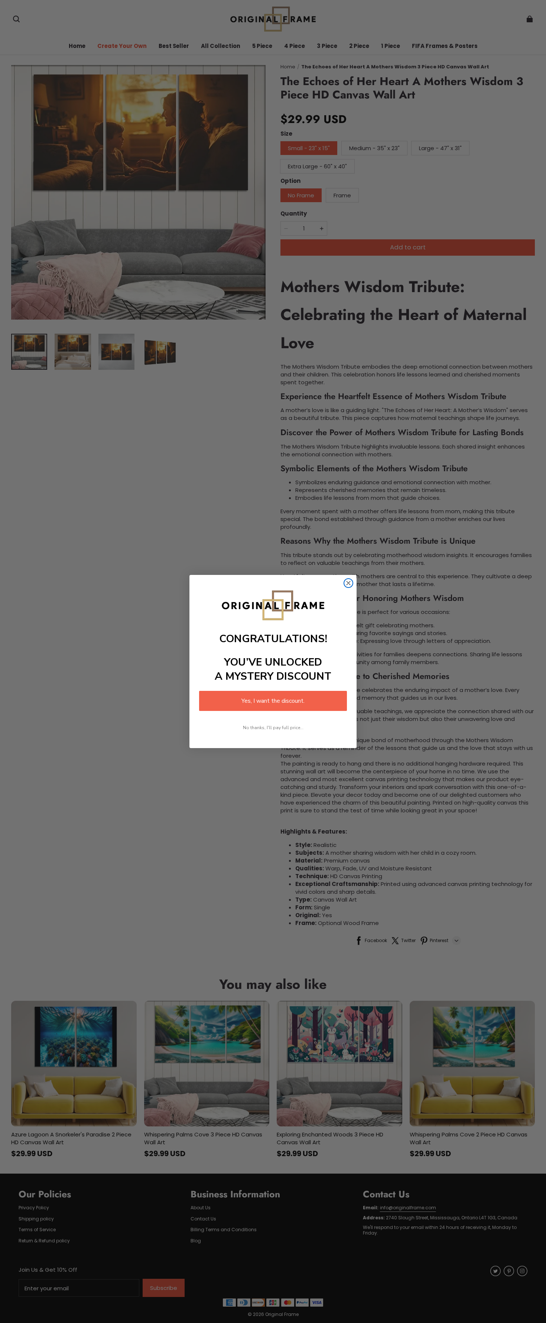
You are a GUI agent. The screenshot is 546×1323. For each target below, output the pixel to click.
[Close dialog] (348, 583)
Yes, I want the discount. (273, 701)
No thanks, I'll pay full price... (273, 728)
